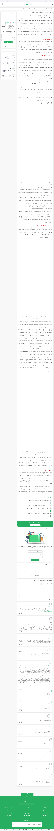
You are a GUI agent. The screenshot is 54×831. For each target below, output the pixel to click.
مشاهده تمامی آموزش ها (35, 575)
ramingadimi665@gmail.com (48, 611)
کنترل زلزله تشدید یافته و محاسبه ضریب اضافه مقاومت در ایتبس (6, 67)
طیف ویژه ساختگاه (46, 349)
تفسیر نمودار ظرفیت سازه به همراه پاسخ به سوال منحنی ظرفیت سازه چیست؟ (37, 502)
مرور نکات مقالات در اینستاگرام (9, 46)
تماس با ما (27, 813)
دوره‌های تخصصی (45, 813)
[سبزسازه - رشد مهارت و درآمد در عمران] (27, 4)
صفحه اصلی (51, 8)
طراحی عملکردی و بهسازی (45, 8)
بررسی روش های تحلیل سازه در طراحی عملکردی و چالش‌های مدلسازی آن (38, 505)
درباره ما (27, 810)
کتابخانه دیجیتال (45, 815)
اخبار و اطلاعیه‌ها (9, 810)
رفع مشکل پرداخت (9, 813)
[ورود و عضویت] (2, 4)
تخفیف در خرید (9, 815)
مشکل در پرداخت (27, 815)
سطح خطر (34, 15)
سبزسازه (39, 829)
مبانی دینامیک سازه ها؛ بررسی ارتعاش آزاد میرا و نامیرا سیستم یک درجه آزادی (6, 76)
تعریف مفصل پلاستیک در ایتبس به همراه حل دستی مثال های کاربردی (39, 500)
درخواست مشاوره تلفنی (8, 42)
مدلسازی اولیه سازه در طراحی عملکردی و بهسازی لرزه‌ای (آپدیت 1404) (38, 513)
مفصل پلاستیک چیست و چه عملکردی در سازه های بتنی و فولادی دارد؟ (7, 57)
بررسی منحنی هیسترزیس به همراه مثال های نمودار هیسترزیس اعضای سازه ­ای (7, 62)
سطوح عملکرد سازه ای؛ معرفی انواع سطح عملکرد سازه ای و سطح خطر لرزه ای (37, 508)
